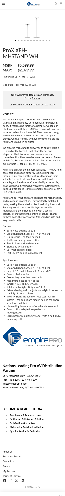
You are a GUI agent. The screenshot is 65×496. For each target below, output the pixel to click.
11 (46, 40)
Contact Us (8, 461)
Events (6, 466)
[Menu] (3, 3)
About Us (7, 451)
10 (43, 40)
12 (49, 40)
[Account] (61, 3)
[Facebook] (5, 481)
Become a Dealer (12, 456)
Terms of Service (12, 476)
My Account (9, 471)
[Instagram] (10, 481)
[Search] (56, 3)
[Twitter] (16, 481)
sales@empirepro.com (15, 383)
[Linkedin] (22, 481)
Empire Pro (35, 487)
